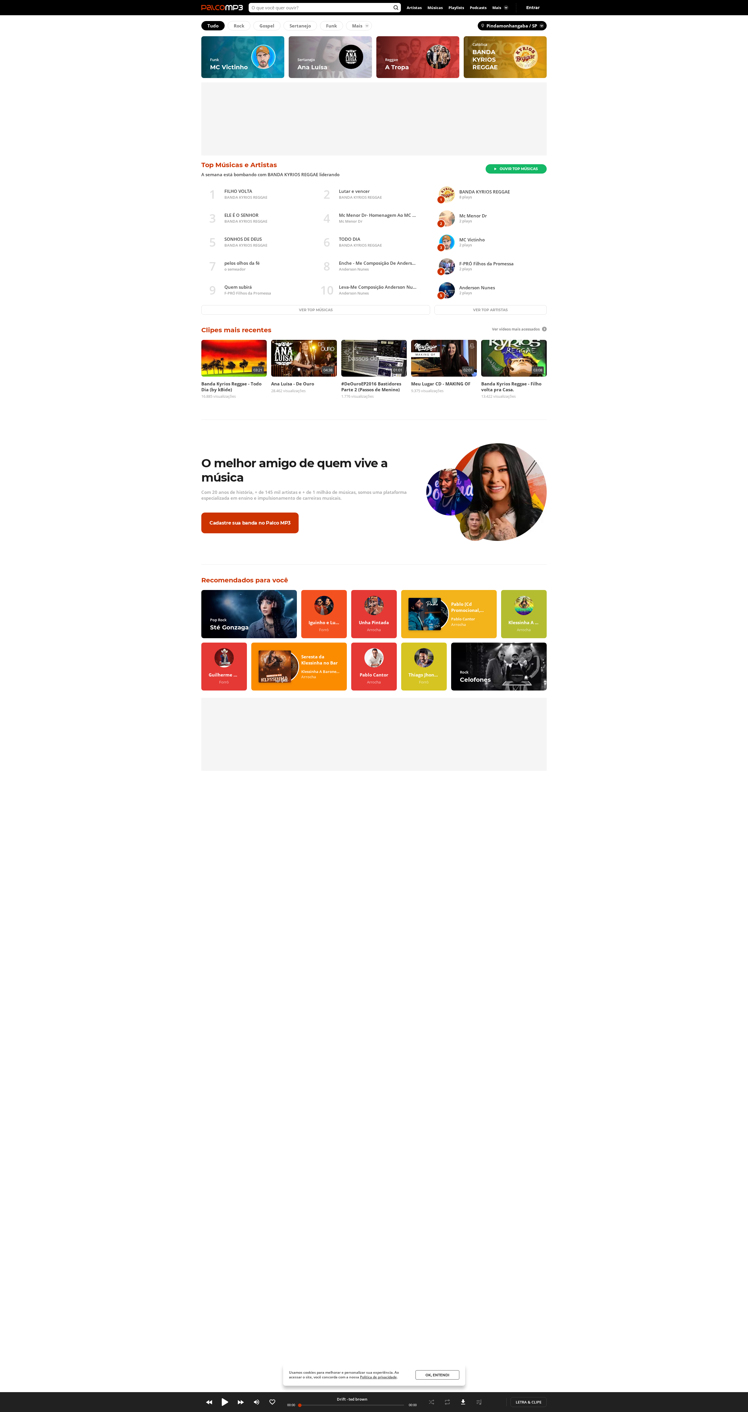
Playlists (456, 7)
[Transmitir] (495, 1402)
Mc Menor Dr (351, 221)
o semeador (235, 269)
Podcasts (478, 7)
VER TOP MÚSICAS (316, 310)
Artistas (414, 7)
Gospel (266, 26)
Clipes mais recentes (236, 330)
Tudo (213, 26)
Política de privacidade (378, 1377)
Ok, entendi (437, 1375)
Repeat (447, 1402)
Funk (331, 26)
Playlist (479, 1402)
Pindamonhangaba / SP (511, 26)
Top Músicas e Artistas (239, 165)
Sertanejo (300, 26)
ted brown (358, 1399)
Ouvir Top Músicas (519, 169)
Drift (341, 1399)
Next (241, 1402)
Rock (239, 26)
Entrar (533, 7)
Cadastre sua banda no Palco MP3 (249, 522)
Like (272, 1402)
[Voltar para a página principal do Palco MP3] (223, 7)
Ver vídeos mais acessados (516, 329)
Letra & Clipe (528, 1402)
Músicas (435, 7)
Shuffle (431, 1402)
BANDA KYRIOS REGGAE (245, 197)
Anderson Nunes (354, 269)
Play (225, 1402)
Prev (209, 1402)
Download (463, 1402)
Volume (256, 1402)
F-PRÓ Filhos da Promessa (247, 293)
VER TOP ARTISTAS (490, 310)
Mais (357, 26)
